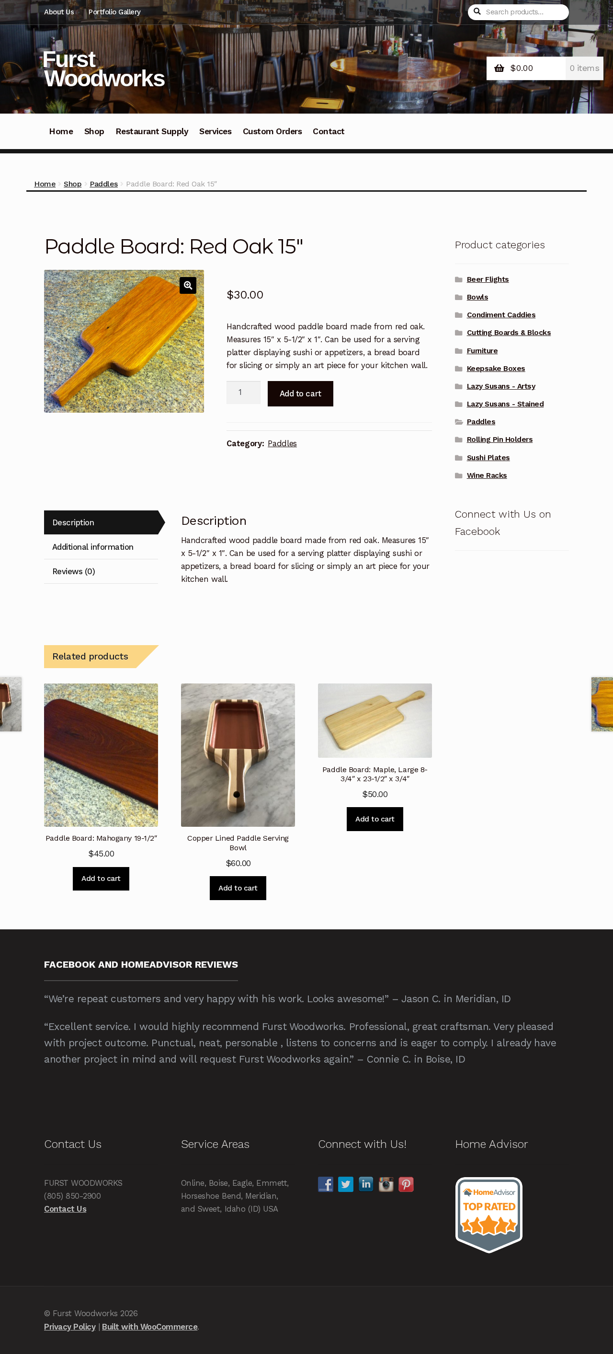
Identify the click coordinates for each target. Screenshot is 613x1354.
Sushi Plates (488, 457)
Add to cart (300, 393)
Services (215, 131)
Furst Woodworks (103, 68)
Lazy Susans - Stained (505, 404)
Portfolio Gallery (115, 12)
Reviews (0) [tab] (73, 571)
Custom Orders (272, 131)
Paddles (104, 183)
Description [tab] (73, 522)
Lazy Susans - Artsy (501, 386)
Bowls (477, 297)
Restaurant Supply (152, 131)
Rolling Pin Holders (500, 439)
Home (61, 131)
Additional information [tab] (93, 547)
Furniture (482, 351)
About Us (59, 12)
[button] (188, 285)
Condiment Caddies (501, 315)
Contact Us (65, 1209)
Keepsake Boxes (496, 368)
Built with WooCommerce (149, 1326)
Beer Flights (488, 279)
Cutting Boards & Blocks (509, 332)
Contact (329, 131)
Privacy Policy (69, 1326)
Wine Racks (487, 475)
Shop (94, 131)
